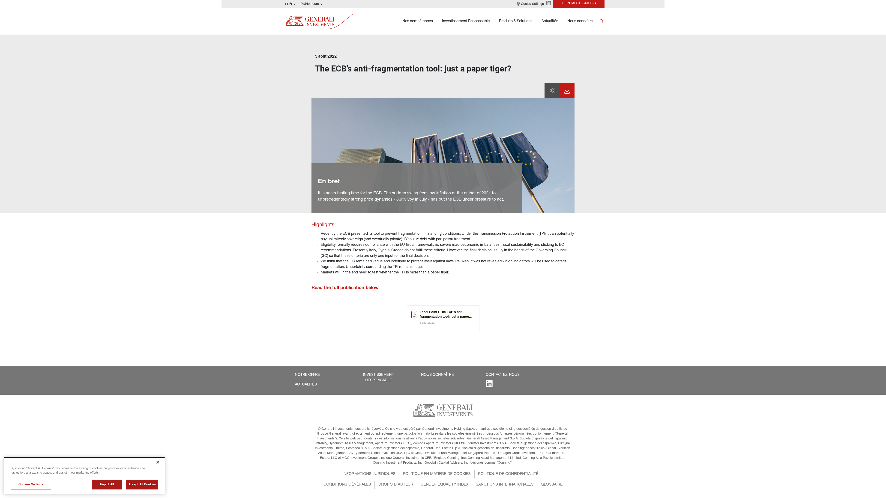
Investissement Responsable (466, 21)
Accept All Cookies (142, 484)
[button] (530, 4)
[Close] (158, 462)
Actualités (550, 21)
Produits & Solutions (515, 21)
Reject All (107, 484)
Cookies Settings (30, 484)
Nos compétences (417, 21)
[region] (84, 475)
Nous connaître (580, 21)
